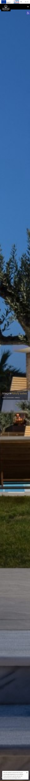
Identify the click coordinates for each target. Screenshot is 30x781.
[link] (28, 13)
